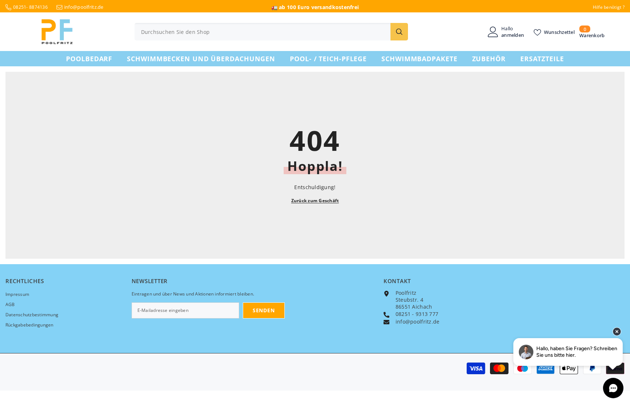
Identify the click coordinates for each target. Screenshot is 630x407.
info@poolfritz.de (84, 7)
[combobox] (262, 31)
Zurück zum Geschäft (315, 200)
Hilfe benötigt (607, 7)
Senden (264, 310)
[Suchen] (271, 31)
